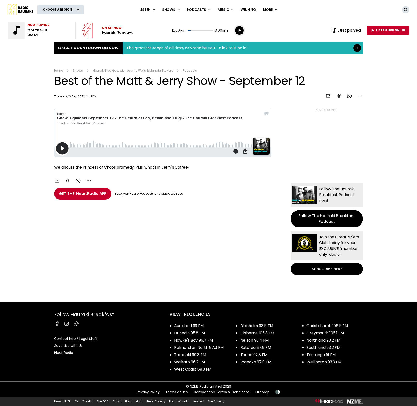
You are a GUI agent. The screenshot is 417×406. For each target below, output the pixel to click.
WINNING (248, 9)
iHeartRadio (63, 352)
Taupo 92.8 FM (253, 355)
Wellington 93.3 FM (323, 362)
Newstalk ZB (62, 401)
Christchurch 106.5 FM (327, 326)
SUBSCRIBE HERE (327, 253)
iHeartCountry (155, 401)
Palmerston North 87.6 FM (199, 347)
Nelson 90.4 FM (254, 340)
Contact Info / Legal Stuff (75, 338)
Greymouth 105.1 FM (325, 333)
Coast (116, 401)
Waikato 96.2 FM (189, 362)
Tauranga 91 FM (321, 355)
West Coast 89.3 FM (192, 369)
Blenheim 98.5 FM (256, 326)
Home (58, 71)
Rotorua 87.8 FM (255, 347)
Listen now (107, 30)
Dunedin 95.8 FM (189, 333)
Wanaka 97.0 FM (255, 362)
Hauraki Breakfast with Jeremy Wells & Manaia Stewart (133, 71)
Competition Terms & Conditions (222, 392)
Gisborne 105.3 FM (257, 333)
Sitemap (262, 392)
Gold (139, 401)
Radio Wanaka (179, 401)
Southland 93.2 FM (323, 347)
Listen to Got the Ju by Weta (39, 30)
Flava (128, 401)
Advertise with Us (68, 345)
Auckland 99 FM (189, 326)
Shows (78, 71)
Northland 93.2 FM (323, 340)
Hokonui (198, 401)
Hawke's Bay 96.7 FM (193, 340)
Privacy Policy (148, 392)
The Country (216, 401)
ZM (76, 401)
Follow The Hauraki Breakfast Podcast (327, 205)
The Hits (87, 401)
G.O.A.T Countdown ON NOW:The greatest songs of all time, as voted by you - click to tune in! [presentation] (208, 48)
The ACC (103, 401)
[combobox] (360, 96)
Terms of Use (176, 392)
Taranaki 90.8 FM (190, 355)
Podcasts (190, 71)
